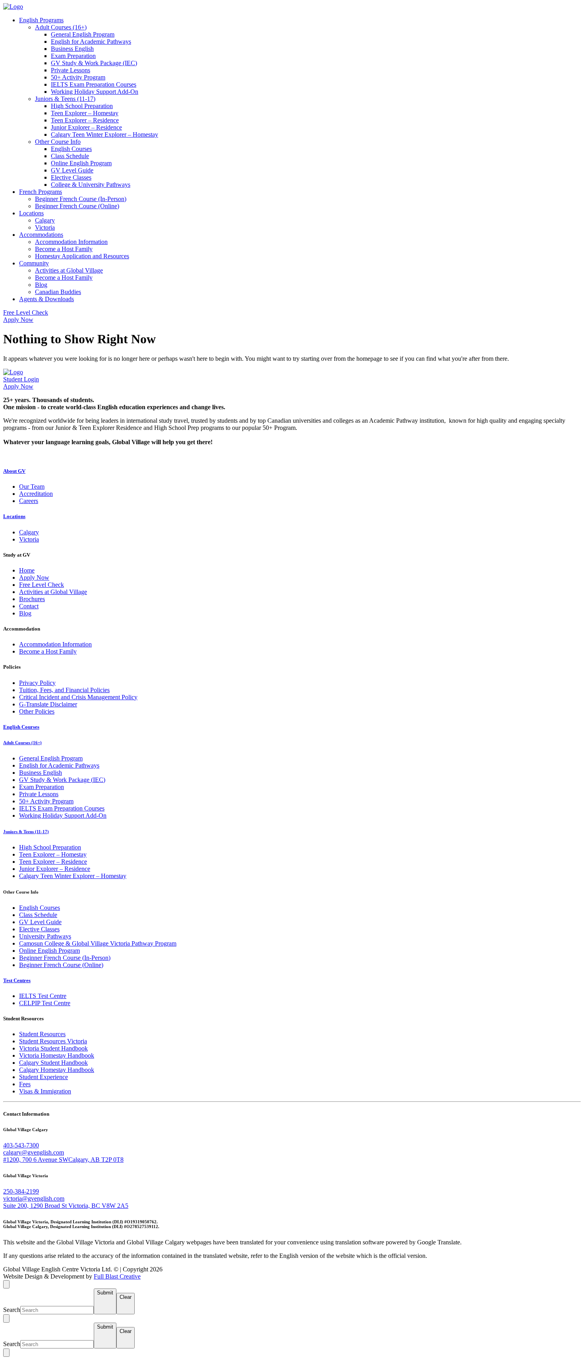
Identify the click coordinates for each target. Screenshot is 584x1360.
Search (11, 1309)
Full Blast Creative (117, 1276)
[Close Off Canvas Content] (6, 1284)
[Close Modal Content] (6, 1318)
